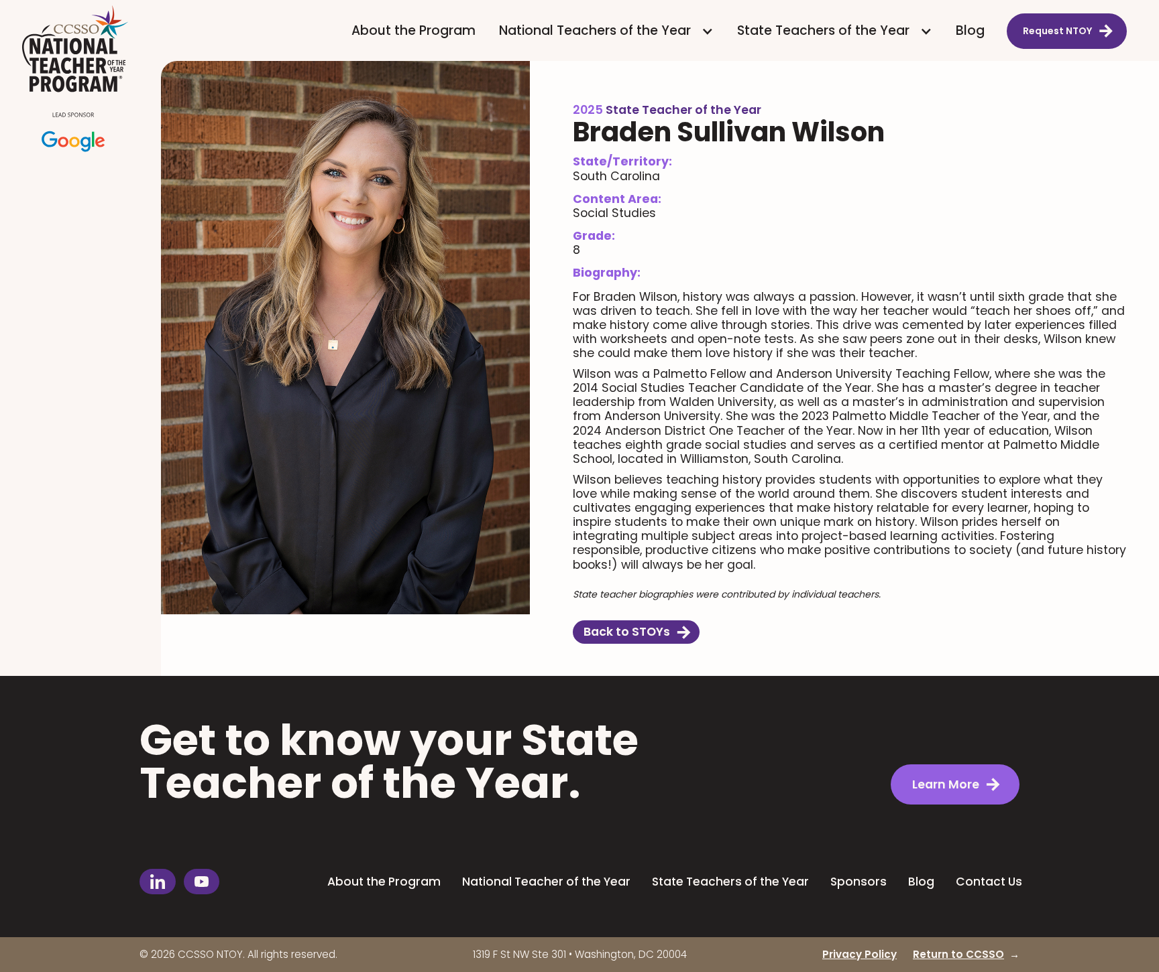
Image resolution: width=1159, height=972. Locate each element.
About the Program (413, 30)
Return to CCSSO (958, 954)
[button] (606, 31)
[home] (80, 81)
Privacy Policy (859, 954)
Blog (970, 30)
